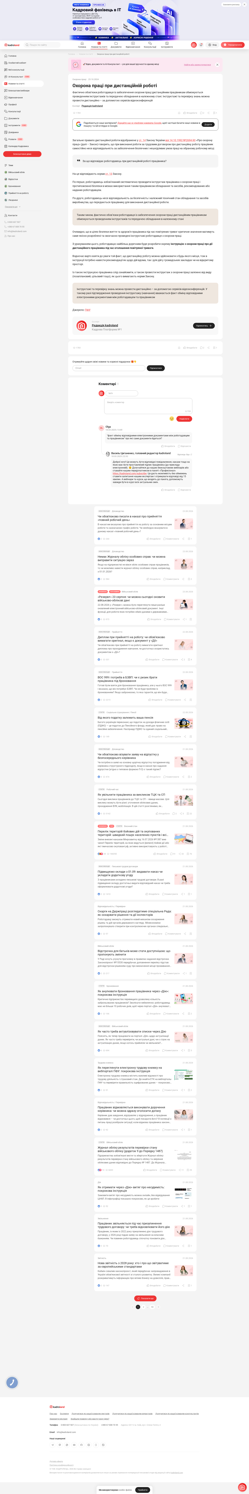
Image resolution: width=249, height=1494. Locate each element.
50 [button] (152, 1307)
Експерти (64, 1413)
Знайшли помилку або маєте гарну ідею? (90, 1419)
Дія (99, 1182)
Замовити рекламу (231, 4)
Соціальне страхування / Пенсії (121, 712)
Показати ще (147, 1298)
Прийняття (117, 632)
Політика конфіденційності (61, 1465)
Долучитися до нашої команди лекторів (90, 1413)
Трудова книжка (105, 1063)
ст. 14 (142, 140)
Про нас (11, 236)
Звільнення (103, 1218)
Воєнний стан (130, 826)
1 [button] (138, 1307)
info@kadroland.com (66, 1432)
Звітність (102, 1258)
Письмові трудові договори (125, 866)
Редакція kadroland (92, 106)
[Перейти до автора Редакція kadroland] (81, 325)
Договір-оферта (56, 1461)
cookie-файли (125, 1490)
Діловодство (118, 511)
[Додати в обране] (190, 619)
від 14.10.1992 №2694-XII (180, 140)
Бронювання (113, 986)
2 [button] (143, 1307)
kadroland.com (177, 1473)
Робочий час (113, 789)
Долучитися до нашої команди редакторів (132, 1413)
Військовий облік (130, 592)
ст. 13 (108, 173)
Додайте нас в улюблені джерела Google (139, 123)
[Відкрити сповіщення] (201, 45)
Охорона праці (79, 79)
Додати (208, 124)
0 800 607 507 (79, 1425)
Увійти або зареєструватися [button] (197, 65)
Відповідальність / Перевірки (111, 906)
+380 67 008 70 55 (109, 1425)
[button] (158, 1307)
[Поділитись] (208, 113)
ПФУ (87, 309)
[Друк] (179, 113)
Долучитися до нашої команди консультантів (177, 1413)
